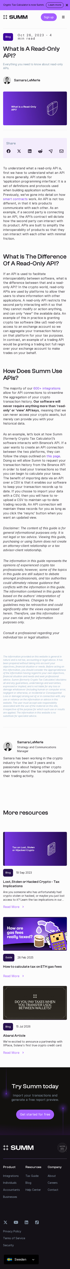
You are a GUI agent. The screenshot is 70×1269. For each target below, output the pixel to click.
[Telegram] (51, 151)
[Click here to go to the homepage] (15, 17)
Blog (28, 1182)
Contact (53, 1189)
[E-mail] (61, 151)
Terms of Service (14, 1238)
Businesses (10, 1196)
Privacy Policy (12, 1231)
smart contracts (15, 199)
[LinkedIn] (29, 151)
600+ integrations (46, 388)
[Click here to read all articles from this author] (35, 759)
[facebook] (8, 151)
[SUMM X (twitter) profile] (5, 1222)
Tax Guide (31, 1175)
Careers (53, 1182)
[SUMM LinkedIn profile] (26, 1222)
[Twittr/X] (19, 151)
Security (8, 1245)
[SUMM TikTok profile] (37, 1222)
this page (53, 456)
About (52, 1175)
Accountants (11, 1189)
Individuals (10, 1182)
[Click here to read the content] (40, 151)
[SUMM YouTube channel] (16, 1222)
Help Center (33, 1189)
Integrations (11, 1175)
